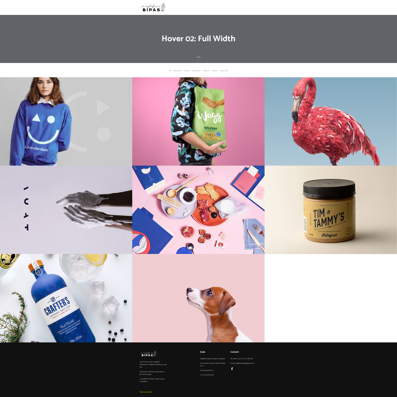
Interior (206, 71)
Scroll (198, 57)
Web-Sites (224, 71)
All (170, 71)
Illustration (196, 71)
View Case (8, 83)
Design (186, 71)
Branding (177, 71)
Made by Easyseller (146, 392)
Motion (214, 71)
